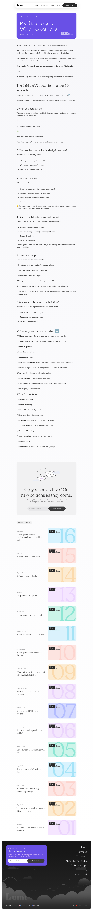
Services (82, 852)
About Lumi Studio (76, 861)
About (53, 5)
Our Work (81, 856)
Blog (58, 5)
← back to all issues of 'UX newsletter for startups (36, 17)
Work (37, 5)
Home (83, 847)
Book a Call (69, 5)
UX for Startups (78, 865)
